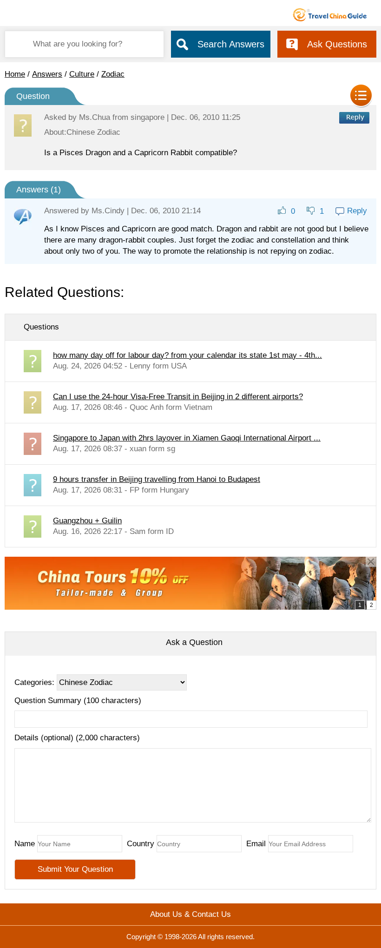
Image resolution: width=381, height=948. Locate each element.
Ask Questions (337, 44)
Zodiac (113, 74)
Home (15, 74)
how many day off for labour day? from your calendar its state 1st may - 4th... (187, 355)
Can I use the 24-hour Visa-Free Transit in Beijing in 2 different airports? (178, 396)
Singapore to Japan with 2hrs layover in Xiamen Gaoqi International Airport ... (187, 438)
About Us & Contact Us (190, 914)
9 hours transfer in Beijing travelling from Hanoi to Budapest (156, 479)
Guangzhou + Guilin (87, 520)
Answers (47, 74)
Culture (81, 74)
